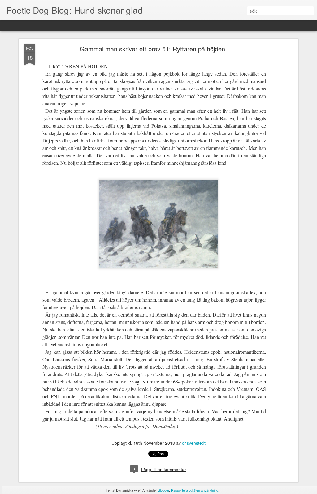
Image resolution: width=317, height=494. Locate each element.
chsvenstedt (194, 443)
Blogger (163, 489)
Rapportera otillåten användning (194, 489)
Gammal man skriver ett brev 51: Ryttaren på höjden (152, 48)
